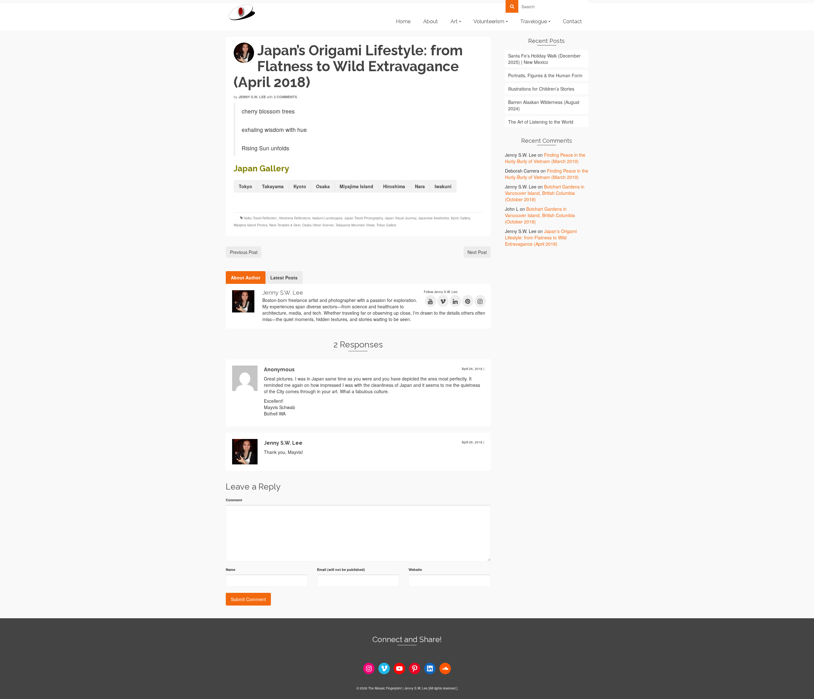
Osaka (323, 186)
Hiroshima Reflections (294, 218)
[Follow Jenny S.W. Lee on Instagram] (480, 301)
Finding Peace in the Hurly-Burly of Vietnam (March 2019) (545, 158)
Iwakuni (443, 186)
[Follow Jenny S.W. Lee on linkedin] (455, 301)
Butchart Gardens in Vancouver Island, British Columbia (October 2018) (544, 192)
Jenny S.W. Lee (252, 96)
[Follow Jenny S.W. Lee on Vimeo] (443, 301)
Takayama (273, 186)
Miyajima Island (356, 186)
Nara (420, 186)
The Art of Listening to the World (540, 122)
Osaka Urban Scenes (318, 225)
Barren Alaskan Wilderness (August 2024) (543, 105)
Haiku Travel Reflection (260, 218)
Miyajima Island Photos (250, 225)
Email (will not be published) (341, 569)
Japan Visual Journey (400, 218)
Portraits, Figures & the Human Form (545, 75)
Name (230, 569)
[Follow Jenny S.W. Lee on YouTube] (430, 301)
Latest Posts (284, 277)
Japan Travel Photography (363, 218)
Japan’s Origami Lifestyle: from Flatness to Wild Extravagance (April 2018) (541, 237)
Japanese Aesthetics (433, 218)
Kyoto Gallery (460, 218)
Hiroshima (394, 186)
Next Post (477, 252)
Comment (234, 499)
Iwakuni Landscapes (327, 218)
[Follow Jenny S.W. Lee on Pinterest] (467, 301)
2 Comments (285, 96)
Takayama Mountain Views (355, 225)
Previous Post (244, 252)
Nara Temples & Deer (284, 225)
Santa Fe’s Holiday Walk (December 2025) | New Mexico (544, 58)
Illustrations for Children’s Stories (541, 89)
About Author (245, 277)
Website (415, 569)
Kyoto (299, 186)
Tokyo (245, 186)
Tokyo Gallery (386, 225)
